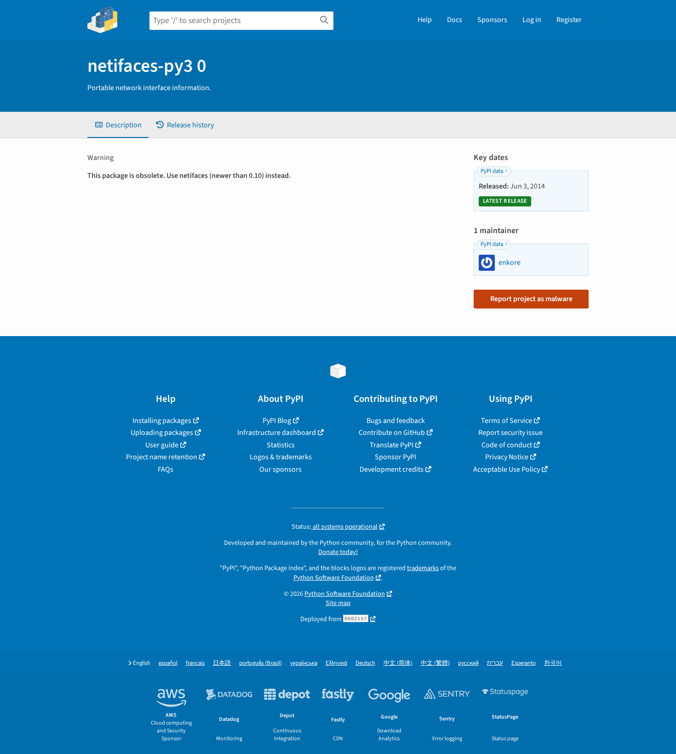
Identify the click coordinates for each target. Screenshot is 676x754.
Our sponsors (280, 469)
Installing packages (161, 421)
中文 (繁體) (435, 663)
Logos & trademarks (281, 457)
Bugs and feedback (396, 421)
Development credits (392, 469)
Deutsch (365, 663)
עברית (495, 663)
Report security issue (510, 433)
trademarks (423, 568)
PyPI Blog (277, 421)
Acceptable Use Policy (506, 469)
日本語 (222, 663)
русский (468, 663)
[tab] (118, 125)
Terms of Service (506, 421)
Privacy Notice (506, 457)
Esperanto (523, 663)
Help (425, 20)
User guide (161, 445)
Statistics (281, 445)
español (168, 663)
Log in (531, 20)
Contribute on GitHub (392, 433)
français (195, 663)
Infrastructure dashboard (276, 433)
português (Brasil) (260, 663)
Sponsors (492, 20)
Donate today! (338, 552)
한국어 (553, 663)
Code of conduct (506, 445)
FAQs (165, 469)
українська (303, 663)
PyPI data (492, 171)
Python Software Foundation (333, 578)
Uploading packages (162, 433)
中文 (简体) (398, 663)
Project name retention (161, 457)
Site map (338, 603)
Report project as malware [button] (531, 299)
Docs (454, 20)
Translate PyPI (391, 445)
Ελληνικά (336, 663)
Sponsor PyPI (395, 457)
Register (569, 20)
